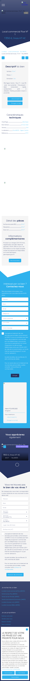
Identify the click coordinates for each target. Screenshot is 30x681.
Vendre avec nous (7, 619)
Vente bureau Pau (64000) (9, 594)
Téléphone (6, 313)
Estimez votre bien (7, 616)
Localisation (5, 519)
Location (4, 51)
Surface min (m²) (8, 529)
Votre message (7, 328)
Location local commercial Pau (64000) (13, 591)
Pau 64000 (23, 51)
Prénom (5, 299)
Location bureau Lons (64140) (10, 602)
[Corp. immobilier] (25, 5)
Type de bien (5, 515)
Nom (4, 304)
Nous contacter (6, 624)
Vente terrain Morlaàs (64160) (10, 596)
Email (4, 309)
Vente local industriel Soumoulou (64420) (14, 599)
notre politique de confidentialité (11, 669)
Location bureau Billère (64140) (11, 605)
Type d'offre (5, 511)
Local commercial (13, 51)
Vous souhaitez (6, 322)
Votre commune (8, 318)
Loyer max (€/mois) (9, 525)
